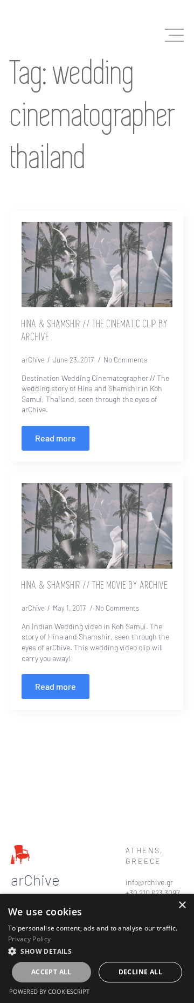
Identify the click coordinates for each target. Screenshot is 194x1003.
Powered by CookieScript (49, 991)
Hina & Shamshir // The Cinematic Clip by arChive (95, 331)
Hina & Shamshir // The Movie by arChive (95, 585)
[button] (97, 951)
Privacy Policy (29, 938)
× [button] (182, 905)
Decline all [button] (140, 971)
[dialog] (97, 948)
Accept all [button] (51, 971)
